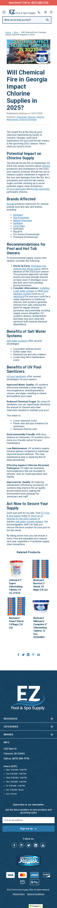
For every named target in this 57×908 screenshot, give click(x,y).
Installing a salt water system (31, 289)
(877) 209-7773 (39, 2)
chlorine (46, 165)
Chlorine (31, 117)
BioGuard (18, 214)
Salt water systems (17, 340)
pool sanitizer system (30, 292)
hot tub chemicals (40, 189)
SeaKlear (18, 223)
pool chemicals (18, 189)
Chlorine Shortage (28, 119)
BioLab (10, 203)
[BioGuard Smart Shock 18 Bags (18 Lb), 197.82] (16, 606)
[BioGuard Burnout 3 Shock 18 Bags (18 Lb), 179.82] (40, 568)
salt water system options (29, 521)
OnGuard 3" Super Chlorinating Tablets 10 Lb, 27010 (15, 586)
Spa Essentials (21, 217)
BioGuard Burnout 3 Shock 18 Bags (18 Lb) (40, 585)
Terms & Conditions (35, 894)
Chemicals (22, 117)
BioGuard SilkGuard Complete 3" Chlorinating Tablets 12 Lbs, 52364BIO (40, 627)
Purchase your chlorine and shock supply (29, 267)
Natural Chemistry (22, 220)
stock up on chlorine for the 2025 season (25, 517)
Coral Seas (19, 226)
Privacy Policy (19, 894)
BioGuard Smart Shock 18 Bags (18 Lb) (16, 622)
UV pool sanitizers (16, 376)
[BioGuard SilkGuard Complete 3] (40, 606)
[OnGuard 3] (16, 568)
